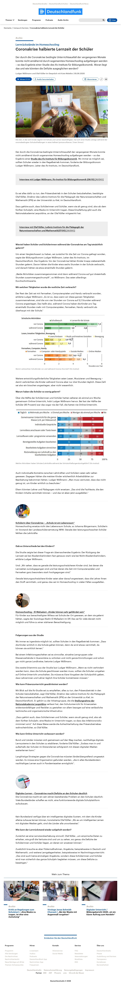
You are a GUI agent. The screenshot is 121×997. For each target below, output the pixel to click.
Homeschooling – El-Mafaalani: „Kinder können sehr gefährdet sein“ (50, 612)
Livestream (34, 951)
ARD (44, 973)
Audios (32, 954)
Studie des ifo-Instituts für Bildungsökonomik (54, 158)
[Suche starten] (103, 20)
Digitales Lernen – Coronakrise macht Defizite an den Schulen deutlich (51, 793)
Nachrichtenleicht (12, 959)
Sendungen (22, 20)
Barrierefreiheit (103, 965)
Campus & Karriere (20, 28)
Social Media (57, 954)
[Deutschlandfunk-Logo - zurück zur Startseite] (60, 11)
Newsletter (79, 954)
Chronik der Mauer (76, 973)
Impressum (89, 970)
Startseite (7, 28)
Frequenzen (34, 965)
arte (65, 973)
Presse (99, 954)
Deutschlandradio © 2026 (60, 981)
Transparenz (101, 959)
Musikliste (78, 959)
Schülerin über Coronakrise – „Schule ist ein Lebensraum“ (45, 523)
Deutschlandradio (40, 4)
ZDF (50, 973)
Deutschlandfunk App (38, 959)
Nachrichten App (36, 962)
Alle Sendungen (11, 954)
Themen (8, 20)
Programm (36, 20)
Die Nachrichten (11, 956)
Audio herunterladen (45, 79)
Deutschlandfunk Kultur (58, 4)
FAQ (76, 951)
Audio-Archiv (63, 20)
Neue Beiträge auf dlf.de (14, 962)
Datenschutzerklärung (53, 970)
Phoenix (57, 973)
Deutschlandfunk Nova (79, 4)
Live (114, 20)
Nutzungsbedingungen (73, 970)
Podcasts (49, 20)
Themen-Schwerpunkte (14, 965)
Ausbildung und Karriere (106, 956)
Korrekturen (101, 962)
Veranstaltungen (81, 956)
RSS (76, 962)
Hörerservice (57, 951)
